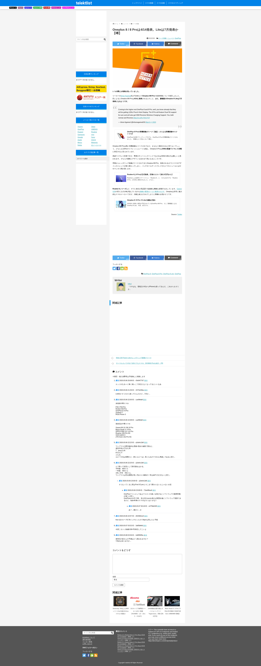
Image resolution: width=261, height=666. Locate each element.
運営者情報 (86, 639)
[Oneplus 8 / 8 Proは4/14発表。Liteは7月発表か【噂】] (155, 44)
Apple (80, 140)
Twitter (179, 214)
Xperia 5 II (28, 8)
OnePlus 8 (147, 274)
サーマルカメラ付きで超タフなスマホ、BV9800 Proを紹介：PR (139, 363)
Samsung (81, 135)
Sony (93, 137)
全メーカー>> (96, 145)
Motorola (94, 142)
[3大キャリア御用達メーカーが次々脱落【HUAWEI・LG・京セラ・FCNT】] (138, 601)
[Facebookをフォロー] (118, 268)
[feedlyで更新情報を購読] (122, 268)
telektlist (84, 3)
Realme (94, 132)
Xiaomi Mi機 (38, 7)
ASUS (93, 140)
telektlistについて (88, 637)
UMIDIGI (94, 129)
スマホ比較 (161, 3)
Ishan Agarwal (126, 96)
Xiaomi (80, 127)
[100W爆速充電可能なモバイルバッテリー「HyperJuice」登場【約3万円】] (155, 601)
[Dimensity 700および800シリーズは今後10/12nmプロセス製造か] (121, 601)
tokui (130, 284)
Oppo (93, 127)
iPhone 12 (13, 8)
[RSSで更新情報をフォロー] (126, 268)
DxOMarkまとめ (68, 7)
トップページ (137, 3)
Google (80, 137)
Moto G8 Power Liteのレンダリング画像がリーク (134, 358)
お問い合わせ (87, 644)
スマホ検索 (149, 3)
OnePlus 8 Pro (157, 274)
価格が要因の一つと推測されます (152, 191)
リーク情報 (162, 38)
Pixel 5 (20, 8)
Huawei (80, 132)
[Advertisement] (147, 15)
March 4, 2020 (151, 122)
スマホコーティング (175, 3)
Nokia (80, 145)
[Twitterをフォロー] (114, 268)
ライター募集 (87, 642)
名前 (114, 577)
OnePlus (178, 38)
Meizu (80, 142)
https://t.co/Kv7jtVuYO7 (141, 118)
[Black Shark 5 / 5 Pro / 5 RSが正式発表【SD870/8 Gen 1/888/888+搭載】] (173, 601)
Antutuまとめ (56, 7)
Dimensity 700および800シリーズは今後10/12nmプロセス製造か (121, 611)
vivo (92, 135)
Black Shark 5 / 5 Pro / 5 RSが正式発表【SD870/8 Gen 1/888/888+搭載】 (173, 611)
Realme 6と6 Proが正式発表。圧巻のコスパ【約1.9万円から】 (150, 174)
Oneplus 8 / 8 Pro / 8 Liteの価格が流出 (141, 200)
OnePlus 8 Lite (168, 274)
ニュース (170, 38)
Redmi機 (47, 7)
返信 (146, 380)
